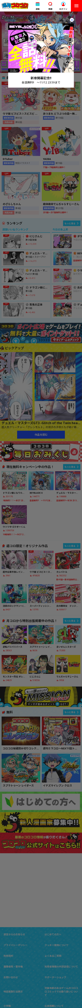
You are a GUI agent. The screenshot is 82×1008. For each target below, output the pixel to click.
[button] (37, 6)
